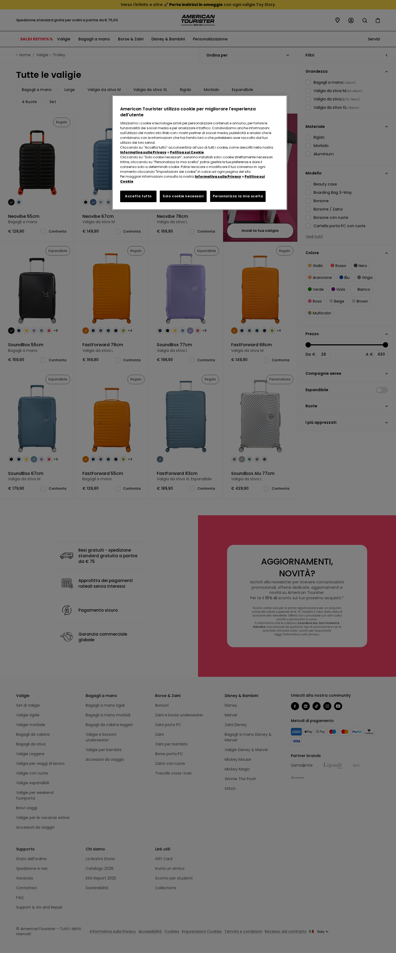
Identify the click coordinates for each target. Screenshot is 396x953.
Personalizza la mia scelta (238, 196)
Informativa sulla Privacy (143, 152)
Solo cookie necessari (183, 196)
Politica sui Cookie (187, 152)
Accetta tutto (138, 196)
